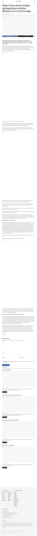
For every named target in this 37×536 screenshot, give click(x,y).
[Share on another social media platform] (34, 36)
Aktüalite (15, 493)
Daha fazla (5, 442)
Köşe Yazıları (4, 500)
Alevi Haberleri (4, 492)
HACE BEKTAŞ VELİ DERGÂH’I (8, 445)
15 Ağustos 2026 (5, 463)
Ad (3, 353)
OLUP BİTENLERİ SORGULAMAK (7, 517)
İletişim (22, 531)
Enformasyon (16, 501)
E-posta (3, 357)
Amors (15, 494)
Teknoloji (9, 499)
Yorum (3, 342)
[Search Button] (34, 1)
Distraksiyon (16, 500)
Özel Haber (9, 494)
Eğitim (3, 495)
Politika (9, 495)
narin (6, 334)
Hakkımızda (4, 531)
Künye (8, 531)
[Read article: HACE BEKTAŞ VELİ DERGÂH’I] (18, 454)
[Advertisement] (18, 477)
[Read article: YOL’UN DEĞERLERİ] (18, 379)
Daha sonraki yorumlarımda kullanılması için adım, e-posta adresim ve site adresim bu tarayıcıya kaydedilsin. (18, 362)
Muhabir (15, 502)
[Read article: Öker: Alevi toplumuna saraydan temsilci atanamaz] (18, 404)
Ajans (15, 492)
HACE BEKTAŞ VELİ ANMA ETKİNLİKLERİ (10, 420)
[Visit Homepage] (18, 1)
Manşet (9, 493)
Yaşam (9, 500)
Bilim (3, 493)
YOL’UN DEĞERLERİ (6, 369)
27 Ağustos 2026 (5, 387)
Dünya (3, 494)
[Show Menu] (2, 1)
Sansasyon (15, 506)
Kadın (3, 499)
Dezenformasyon (16, 499)
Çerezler (18, 531)
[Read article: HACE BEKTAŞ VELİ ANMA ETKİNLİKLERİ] (18, 429)
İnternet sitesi (21, 357)
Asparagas (15, 495)
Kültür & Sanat (10, 492)
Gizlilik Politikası (13, 531)
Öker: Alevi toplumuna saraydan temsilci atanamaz (12, 395)
